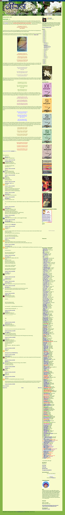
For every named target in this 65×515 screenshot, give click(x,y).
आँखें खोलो (45, 379)
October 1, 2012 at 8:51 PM (9, 206)
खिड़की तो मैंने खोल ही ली (47, 405)
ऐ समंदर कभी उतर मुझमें (46, 267)
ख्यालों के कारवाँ (46, 380)
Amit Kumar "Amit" (8, 183)
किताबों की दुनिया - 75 (46, 45)
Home (22, 387)
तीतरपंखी (45, 368)
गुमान (45, 369)
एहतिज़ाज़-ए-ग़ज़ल (46, 398)
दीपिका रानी (6, 157)
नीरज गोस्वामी (7, 198)
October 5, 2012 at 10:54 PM (10, 271)
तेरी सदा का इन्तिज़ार (46, 439)
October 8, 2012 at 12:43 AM (10, 285)
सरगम (44, 434)
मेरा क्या (44, 272)
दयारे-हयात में (45, 399)
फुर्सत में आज (45, 338)
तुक (44, 438)
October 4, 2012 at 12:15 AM (10, 255)
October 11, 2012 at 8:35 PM (10, 360)
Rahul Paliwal (7, 282)
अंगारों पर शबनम (45, 329)
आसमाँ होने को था (45, 315)
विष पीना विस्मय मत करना (47, 417)
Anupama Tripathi (8, 161)
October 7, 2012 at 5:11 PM (9, 281)
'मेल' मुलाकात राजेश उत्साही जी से (46, 470)
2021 (44, 33)
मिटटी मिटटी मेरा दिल (46, 383)
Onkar (6, 373)
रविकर (6, 176)
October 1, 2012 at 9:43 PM (9, 215)
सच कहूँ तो (44, 304)
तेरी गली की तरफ (45, 319)
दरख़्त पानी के (45, 306)
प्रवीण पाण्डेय (7, 194)
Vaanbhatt (7, 216)
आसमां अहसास (45, 343)
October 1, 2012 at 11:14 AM (10, 181)
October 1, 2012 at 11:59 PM (10, 226)
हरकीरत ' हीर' (7, 294)
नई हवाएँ (45, 458)
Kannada (48, 506)
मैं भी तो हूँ (44, 331)
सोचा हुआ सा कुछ (46, 346)
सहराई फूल (44, 335)
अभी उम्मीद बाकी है (46, 384)
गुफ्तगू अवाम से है (46, 361)
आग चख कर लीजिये (46, 320)
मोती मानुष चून (45, 357)
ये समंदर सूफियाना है (46, 332)
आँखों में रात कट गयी (46, 455)
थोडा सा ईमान (45, 326)
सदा (5, 170)
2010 (44, 60)
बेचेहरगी (45, 366)
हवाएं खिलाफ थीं (45, 339)
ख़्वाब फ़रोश (45, 432)
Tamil (46, 506)
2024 (44, 31)
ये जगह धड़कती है (46, 354)
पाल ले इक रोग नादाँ (46, 356)
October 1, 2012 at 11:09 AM (10, 175)
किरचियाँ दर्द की (46, 452)
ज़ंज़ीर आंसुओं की (46, 386)
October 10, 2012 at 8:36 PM (10, 322)
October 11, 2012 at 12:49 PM (10, 337)
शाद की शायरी (45, 414)
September (46, 49)
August (45, 50)
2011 (44, 59)
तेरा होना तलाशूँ (46, 426)
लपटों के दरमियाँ (45, 307)
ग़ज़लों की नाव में (46, 388)
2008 (44, 62)
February (45, 56)
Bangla (51, 505)
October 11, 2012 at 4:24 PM (10, 354)
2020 (44, 34)
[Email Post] (15, 151)
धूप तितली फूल (45, 328)
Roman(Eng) (44, 505)
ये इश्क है (45, 435)
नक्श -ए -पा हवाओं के (46, 353)
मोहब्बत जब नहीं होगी (46, 447)
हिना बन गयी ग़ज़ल (45, 317)
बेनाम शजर (45, 381)
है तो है (45, 349)
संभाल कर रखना (46, 347)
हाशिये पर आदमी (46, 456)
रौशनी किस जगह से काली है (47, 359)
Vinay (6, 349)
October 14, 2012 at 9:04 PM (10, 376)
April (45, 54)
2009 (44, 61)
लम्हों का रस (45, 444)
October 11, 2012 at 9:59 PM (10, 366)
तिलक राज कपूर (7, 208)
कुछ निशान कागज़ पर (46, 451)
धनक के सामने (45, 457)
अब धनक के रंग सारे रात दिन (47, 46)
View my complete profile (46, 27)
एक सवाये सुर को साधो (46, 333)
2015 (44, 38)
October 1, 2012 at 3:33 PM (9, 192)
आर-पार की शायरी (48, 448)
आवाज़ (44, 252)
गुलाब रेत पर (45, 454)
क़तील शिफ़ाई (45, 427)
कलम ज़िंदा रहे (46, 401)
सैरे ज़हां (44, 310)
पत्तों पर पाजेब (45, 322)
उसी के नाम (45, 412)
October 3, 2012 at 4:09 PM (9, 244)
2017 (44, 36)
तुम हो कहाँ (45, 429)
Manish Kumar (7, 323)
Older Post (40, 387)
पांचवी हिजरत (45, 385)
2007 (44, 63)
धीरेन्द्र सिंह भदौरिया (8, 221)
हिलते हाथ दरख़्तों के (46, 442)
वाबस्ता (45, 360)
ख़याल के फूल (45, 330)
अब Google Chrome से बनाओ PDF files (11, 352)
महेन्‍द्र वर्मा (6, 361)
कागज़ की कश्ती (46, 445)
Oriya (54, 505)
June (45, 52)
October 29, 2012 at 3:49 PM (10, 384)
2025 (44, 30)
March (45, 55)
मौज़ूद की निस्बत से (46, 446)
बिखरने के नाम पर (46, 345)
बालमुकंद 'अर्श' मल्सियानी (47, 404)
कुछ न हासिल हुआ (45, 314)
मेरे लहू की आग (45, 313)
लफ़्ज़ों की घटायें (46, 358)
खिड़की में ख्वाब (46, 348)
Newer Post (5, 387)
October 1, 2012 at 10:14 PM (10, 219)
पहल (44, 337)
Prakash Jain (7, 278)
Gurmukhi (56, 505)
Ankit (6, 239)
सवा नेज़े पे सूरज (46, 443)
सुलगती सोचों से (45, 342)
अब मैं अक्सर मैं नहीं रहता (47, 420)
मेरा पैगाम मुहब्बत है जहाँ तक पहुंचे (48, 433)
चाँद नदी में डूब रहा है (46, 340)
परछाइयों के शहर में (45, 318)
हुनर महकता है (45, 355)
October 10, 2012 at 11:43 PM (10, 330)
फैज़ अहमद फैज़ (46, 425)
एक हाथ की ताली (46, 362)
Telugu (43, 506)
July (45, 51)
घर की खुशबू (45, 382)
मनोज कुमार (6, 368)
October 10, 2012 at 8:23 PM (10, 310)
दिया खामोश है (45, 305)
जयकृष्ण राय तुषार (7, 356)
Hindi (55, 506)
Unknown (6, 227)
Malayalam (52, 506)
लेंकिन (45, 370)
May (45, 53)
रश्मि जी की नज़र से (44, 468)
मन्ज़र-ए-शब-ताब (46, 428)
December (45, 42)
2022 (44, 32)
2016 (44, 37)
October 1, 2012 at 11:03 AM (10, 168)
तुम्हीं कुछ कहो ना (45, 274)
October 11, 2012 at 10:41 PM (10, 372)
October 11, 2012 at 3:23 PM (10, 348)
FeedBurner (53, 477)
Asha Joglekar (7, 246)
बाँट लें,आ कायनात (46, 372)
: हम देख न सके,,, (13, 224)
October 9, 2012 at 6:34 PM (9, 293)
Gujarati (48, 505)
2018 (44, 35)
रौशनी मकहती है (45, 325)
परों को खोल (45, 374)
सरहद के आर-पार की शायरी (48, 436)
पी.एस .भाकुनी (7, 332)
